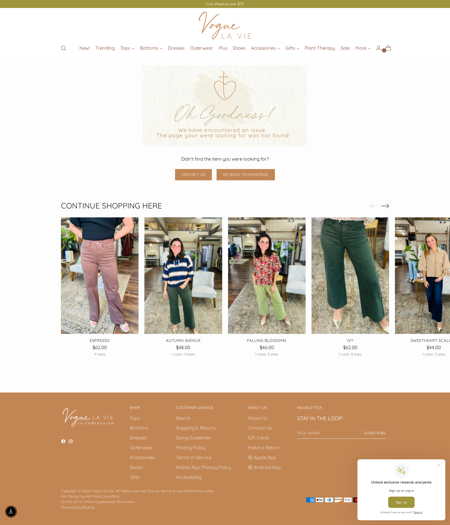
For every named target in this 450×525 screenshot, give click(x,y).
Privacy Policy (191, 447)
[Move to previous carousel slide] (374, 206)
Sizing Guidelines (193, 438)
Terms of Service (193, 457)
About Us (257, 418)
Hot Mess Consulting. (103, 496)
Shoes (136, 467)
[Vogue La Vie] (225, 25)
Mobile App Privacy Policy (203, 467)
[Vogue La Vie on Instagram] (71, 442)
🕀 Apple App (262, 457)
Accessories (142, 457)
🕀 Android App (264, 467)
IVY (350, 340)
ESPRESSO (100, 340)
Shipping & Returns (196, 428)
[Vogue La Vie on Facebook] (64, 442)
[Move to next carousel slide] (385, 206)
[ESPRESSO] (100, 275)
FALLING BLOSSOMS (266, 340)
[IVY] (350, 275)
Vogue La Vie (103, 490)
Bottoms (139, 428)
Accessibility (188, 477)
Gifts (134, 477)
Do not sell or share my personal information (98, 501)
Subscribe (375, 433)
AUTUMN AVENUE (183, 340)
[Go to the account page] (376, 48)
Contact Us (260, 428)
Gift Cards (258, 438)
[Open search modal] (63, 48)
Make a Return (264, 447)
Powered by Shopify (77, 507)
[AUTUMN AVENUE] (183, 275)
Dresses (138, 438)
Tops (135, 418)
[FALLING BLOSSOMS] (267, 275)
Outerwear (141, 447)
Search (183, 418)
